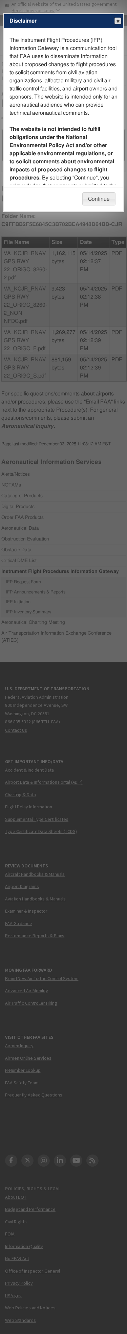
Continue (99, 199)
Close (117, 21)
